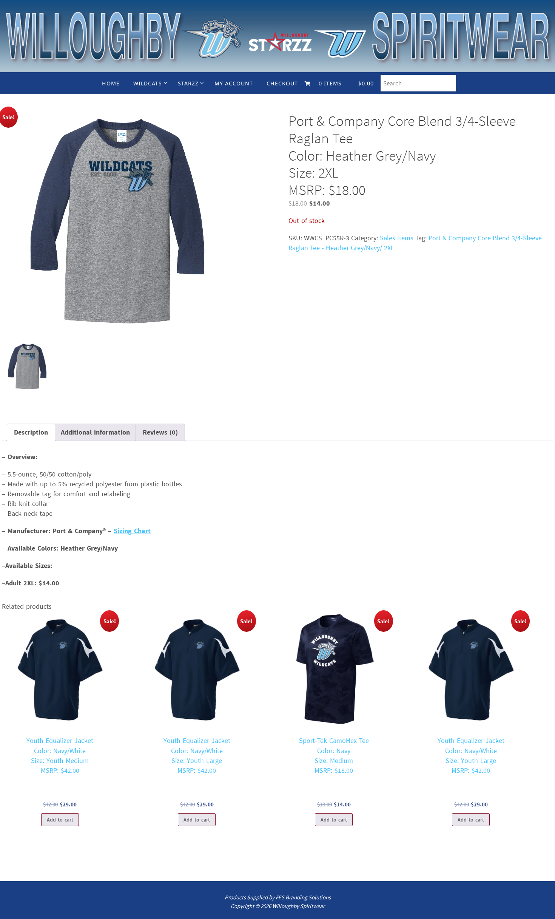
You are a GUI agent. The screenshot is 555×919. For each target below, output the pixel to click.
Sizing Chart (132, 530)
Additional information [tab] (95, 432)
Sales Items (396, 238)
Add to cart (60, 819)
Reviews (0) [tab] (160, 432)
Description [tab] (31, 432)
